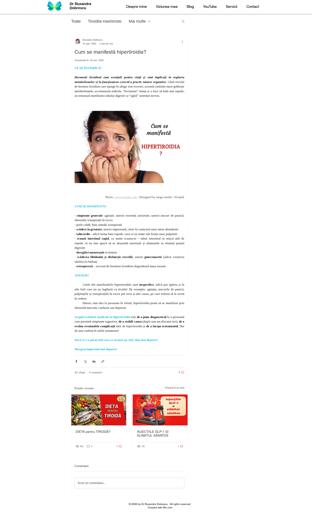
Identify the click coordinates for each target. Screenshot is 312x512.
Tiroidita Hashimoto (105, 21)
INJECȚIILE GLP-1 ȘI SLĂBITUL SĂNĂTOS (152, 433)
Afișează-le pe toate (174, 387)
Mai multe (137, 21)
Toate (76, 21)
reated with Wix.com (161, 507)
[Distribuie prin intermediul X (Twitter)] (85, 361)
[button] (183, 21)
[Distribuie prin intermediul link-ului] (103, 361)
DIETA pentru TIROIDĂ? (93, 432)
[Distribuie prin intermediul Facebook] (76, 361)
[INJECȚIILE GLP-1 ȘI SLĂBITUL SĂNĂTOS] (160, 409)
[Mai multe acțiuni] (182, 42)
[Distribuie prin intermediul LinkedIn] (94, 361)
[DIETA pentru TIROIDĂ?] (98, 409)
